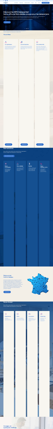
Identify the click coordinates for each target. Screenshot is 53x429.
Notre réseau (21, 2)
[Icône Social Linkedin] (7, 0)
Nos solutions (16, 2)
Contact (39, 2)
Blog (35, 2)
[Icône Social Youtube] (5, 0)
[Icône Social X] (3, 0)
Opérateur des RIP (27, 2)
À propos (32, 2)
